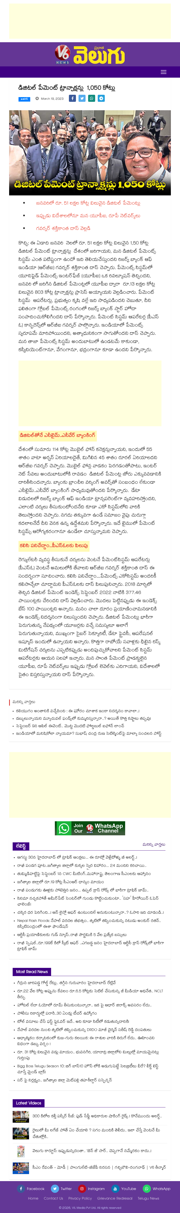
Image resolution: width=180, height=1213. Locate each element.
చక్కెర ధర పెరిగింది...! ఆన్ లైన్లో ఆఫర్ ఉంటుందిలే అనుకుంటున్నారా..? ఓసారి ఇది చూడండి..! (90, 913)
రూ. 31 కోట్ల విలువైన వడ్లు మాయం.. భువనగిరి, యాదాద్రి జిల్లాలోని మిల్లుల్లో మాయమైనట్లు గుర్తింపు (88, 1055)
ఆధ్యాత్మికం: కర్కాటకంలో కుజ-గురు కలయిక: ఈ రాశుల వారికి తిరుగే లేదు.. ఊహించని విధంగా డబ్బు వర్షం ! (86, 1041)
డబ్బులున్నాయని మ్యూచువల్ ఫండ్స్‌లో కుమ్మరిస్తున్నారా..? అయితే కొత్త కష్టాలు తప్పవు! (83, 719)
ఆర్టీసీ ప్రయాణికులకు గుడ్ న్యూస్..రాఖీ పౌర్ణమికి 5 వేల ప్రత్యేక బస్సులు (72, 935)
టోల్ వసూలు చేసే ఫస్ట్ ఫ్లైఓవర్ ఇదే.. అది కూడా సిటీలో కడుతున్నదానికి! (73, 1022)
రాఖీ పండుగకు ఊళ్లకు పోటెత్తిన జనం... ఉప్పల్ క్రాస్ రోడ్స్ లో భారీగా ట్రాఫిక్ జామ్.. (83, 890)
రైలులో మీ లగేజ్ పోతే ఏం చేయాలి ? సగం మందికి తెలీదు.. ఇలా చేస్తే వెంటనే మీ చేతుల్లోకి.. (96, 1134)
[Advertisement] (90, 21)
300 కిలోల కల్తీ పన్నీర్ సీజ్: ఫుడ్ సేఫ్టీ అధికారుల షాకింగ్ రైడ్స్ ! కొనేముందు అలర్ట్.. (97, 1116)
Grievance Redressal (114, 1199)
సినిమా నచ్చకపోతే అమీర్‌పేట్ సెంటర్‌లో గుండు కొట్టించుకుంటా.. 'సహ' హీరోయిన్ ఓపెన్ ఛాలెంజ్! (88, 902)
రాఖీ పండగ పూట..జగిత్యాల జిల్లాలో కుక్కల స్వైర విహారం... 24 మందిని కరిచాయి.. (81, 866)
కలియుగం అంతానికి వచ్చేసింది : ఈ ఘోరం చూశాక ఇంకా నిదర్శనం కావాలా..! (77, 711)
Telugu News (148, 1199)
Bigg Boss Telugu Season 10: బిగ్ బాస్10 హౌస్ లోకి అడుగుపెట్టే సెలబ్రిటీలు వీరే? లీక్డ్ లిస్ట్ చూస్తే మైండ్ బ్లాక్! (87, 1069)
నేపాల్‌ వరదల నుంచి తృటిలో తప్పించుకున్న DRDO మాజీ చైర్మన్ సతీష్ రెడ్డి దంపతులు (84, 1030)
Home (33, 1199)
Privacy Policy (80, 1199)
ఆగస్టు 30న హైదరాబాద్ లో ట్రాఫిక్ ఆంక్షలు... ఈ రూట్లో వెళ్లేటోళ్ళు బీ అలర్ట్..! (77, 858)
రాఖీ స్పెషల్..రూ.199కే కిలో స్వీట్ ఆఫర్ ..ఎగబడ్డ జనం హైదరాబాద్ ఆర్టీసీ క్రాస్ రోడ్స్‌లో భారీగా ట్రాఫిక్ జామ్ (90, 946)
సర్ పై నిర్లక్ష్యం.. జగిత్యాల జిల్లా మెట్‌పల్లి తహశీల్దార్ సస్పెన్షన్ (64, 1080)
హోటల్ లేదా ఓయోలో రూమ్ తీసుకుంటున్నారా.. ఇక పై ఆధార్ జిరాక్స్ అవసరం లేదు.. (84, 1005)
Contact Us (53, 1199)
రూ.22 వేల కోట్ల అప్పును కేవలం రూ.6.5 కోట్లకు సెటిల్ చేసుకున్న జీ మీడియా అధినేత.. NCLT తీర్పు (90, 994)
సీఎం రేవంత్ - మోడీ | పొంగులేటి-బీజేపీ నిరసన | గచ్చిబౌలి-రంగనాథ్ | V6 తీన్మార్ (99, 1168)
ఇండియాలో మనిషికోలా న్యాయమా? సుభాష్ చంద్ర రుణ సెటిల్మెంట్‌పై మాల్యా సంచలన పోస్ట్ (88, 734)
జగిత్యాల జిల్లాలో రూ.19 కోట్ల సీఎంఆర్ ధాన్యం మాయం (60, 882)
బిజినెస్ (24, 99)
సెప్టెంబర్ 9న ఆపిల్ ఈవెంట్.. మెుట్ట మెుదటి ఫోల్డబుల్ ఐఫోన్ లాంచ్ (70, 726)
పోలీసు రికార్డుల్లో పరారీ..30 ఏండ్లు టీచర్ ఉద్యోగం (57, 1014)
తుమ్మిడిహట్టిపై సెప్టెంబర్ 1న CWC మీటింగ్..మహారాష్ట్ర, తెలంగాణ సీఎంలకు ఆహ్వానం (84, 874)
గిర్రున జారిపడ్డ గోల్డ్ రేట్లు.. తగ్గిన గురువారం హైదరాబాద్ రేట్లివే (66, 983)
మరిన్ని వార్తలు (154, 845)
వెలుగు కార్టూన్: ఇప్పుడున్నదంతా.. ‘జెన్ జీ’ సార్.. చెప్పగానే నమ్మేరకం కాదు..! (92, 1151)
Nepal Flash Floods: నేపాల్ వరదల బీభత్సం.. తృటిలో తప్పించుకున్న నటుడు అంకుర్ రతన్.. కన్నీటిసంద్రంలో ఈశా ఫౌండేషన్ (89, 924)
